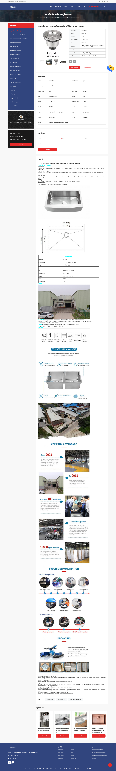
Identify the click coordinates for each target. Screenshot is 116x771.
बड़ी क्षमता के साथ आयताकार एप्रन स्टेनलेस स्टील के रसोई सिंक (80, 729)
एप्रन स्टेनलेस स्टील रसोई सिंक (46, 17)
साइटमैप (72, 755)
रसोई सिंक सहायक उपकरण (15, 82)
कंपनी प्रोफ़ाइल (60, 749)
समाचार (72, 749)
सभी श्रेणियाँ (94, 758)
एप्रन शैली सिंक (50, 699)
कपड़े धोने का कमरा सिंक (15, 70)
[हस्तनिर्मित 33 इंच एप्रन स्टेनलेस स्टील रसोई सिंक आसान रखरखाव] (52, 43)
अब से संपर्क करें (87, 67)
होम (37, 17)
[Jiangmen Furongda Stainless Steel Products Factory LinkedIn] (102, 1)
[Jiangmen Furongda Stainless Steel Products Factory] (13, 6)
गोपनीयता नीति (73, 758)
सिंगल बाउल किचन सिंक (15, 54)
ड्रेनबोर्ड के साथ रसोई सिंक (15, 42)
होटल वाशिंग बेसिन (13, 106)
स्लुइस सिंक (12, 90)
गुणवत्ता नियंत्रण (60, 755)
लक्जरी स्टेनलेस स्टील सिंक (15, 66)
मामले (72, 752)
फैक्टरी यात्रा (60, 752)
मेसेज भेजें (48, 149)
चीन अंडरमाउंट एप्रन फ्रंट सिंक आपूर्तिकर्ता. (32, 768)
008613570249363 (19, 136)
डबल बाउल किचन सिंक (14, 58)
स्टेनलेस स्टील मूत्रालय (14, 102)
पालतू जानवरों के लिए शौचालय (16, 98)
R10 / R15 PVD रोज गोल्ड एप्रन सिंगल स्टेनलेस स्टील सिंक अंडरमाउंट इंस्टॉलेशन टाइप (98, 730)
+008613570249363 (21, 139)
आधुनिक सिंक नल (13, 86)
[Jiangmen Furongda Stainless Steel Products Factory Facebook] (99, 1)
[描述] (104, 6)
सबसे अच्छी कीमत (74, 67)
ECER (90, 768)
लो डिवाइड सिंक (13, 62)
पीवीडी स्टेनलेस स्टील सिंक (15, 50)
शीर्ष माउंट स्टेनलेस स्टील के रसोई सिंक (17, 35)
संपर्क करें (21, 144)
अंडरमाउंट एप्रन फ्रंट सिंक (75, 699)
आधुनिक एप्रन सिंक (61, 699)
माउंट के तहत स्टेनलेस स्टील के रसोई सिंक (18, 38)
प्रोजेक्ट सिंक (13, 78)
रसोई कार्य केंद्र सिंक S (14, 46)
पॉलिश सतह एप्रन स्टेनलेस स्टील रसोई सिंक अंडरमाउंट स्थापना (44, 729)
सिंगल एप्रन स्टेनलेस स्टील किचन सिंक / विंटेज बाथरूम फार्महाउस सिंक (62, 730)
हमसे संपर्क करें (60, 758)
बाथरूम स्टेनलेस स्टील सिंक (15, 74)
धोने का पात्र (12, 94)
